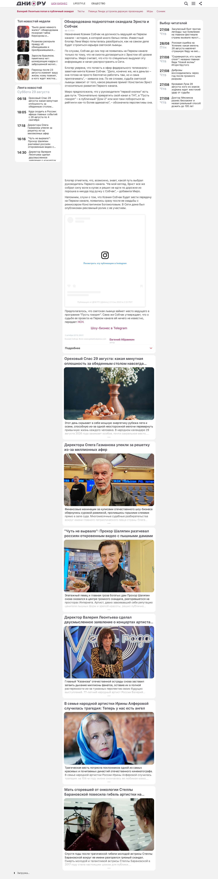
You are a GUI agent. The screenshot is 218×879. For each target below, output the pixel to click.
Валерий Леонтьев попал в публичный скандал (45, 11)
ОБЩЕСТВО (98, 3)
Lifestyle (79, 3)
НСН (80, 321)
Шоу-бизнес (59, 3)
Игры (150, 11)
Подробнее (72, 348)
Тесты (81, 11)
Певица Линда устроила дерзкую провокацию (115, 11)
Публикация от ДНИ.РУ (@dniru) (93, 302)
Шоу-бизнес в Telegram (109, 328)
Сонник (161, 11)
